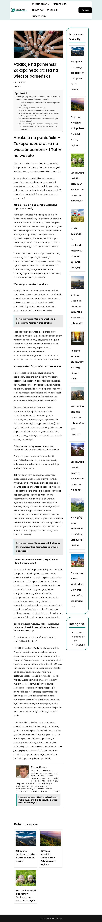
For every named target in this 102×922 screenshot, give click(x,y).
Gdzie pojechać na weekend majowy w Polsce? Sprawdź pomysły (76, 248)
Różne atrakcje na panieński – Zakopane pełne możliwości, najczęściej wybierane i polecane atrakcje (39, 126)
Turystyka (79, 644)
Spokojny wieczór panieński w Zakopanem (37, 110)
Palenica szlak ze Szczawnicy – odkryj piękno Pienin (77, 364)
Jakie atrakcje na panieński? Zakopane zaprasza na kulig (40, 103)
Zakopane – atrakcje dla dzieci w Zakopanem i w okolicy (26, 856)
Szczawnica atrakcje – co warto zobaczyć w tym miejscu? (77, 420)
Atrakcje (17, 87)
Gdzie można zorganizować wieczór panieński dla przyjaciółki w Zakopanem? (39, 114)
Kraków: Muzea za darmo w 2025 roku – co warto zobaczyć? (77, 309)
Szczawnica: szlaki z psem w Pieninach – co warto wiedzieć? (77, 475)
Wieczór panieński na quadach (32, 108)
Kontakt (85, 10)
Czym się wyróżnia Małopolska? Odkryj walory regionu (48, 857)
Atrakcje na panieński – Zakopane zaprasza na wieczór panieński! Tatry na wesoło (38, 98)
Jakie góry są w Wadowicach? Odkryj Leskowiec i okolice (77, 531)
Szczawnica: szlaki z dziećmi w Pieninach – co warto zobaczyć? (26, 895)
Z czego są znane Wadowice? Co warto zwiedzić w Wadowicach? (77, 590)
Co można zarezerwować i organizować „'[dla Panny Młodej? (39, 119)
